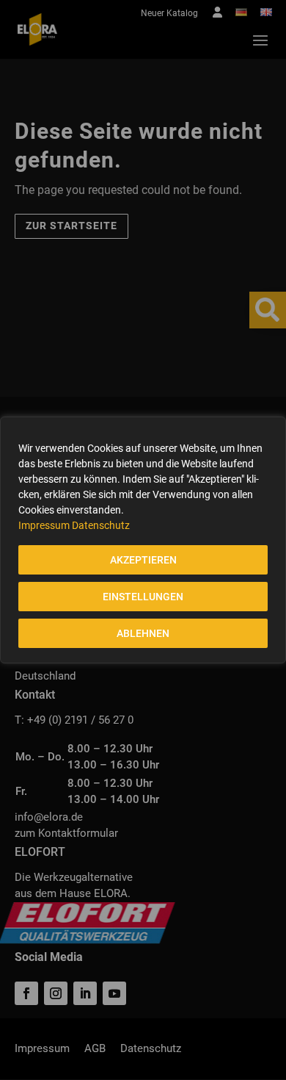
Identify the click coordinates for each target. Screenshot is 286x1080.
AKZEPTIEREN (143, 560)
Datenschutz (101, 525)
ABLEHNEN (143, 633)
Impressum (44, 525)
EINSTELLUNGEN (143, 596)
